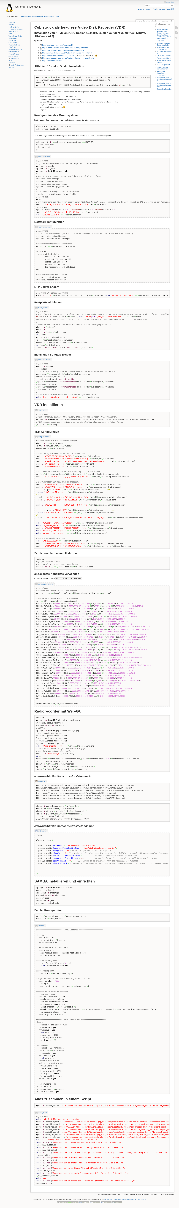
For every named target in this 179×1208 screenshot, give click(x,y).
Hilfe (10, 61)
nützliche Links (14, 52)
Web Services (13, 31)
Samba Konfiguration (164, 89)
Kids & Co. (12, 47)
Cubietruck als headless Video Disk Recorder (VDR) (40, 16)
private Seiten (13, 56)
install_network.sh (44, 227)
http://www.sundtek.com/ (52, 60)
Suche (172, 6)
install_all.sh (42, 1113)
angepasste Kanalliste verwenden (161, 73)
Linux (10, 34)
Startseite (12, 22)
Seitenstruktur (16, 58)
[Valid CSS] (106, 1202)
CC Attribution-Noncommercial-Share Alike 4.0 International (125, 1199)
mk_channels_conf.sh (45, 584)
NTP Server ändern (164, 56)
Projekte (11, 25)
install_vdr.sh (42, 410)
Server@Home (14, 54)
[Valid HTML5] (95, 1202)
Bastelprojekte (14, 27)
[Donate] (73, 1202)
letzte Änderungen (17, 65)
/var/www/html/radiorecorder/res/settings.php (164, 85)
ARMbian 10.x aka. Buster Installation (163, 44)
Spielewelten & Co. (15, 49)
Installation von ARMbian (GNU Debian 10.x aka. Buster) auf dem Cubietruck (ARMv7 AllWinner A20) (164, 34)
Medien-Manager (159, 9)
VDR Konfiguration (163, 65)
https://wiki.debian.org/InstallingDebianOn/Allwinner (63, 50)
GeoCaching (13, 43)
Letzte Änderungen (144, 9)
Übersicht (170, 9)
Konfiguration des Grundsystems (163, 48)
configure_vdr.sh (44, 437)
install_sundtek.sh (44, 360)
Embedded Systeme (16, 29)
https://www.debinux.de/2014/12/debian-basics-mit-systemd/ (67, 53)
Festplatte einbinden (164, 58)
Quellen (161, 41)
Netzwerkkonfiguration (164, 52)
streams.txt (41, 781)
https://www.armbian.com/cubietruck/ (57, 45)
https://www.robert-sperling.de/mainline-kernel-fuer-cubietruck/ (68, 58)
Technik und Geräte (15, 36)
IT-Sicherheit (13, 38)
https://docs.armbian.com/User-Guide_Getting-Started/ (65, 48)
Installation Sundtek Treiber (164, 61)
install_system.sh (44, 157)
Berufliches (13, 40)
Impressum (12, 67)
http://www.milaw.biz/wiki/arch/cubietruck (59, 55)
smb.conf (41, 926)
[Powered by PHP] (84, 1202)
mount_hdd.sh (43, 308)
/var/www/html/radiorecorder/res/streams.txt (164, 79)
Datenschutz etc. (14, 45)
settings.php (42, 831)
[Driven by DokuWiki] (117, 1202)
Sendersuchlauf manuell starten (162, 68)
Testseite (12, 63)
